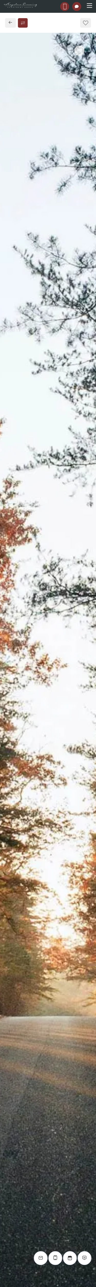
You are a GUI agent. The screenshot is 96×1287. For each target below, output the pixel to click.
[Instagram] (20, 399)
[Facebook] (12, 399)
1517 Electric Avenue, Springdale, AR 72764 (46, 376)
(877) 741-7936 (22, 388)
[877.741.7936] (64, 6)
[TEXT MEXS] (76, 6)
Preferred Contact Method (37, 493)
